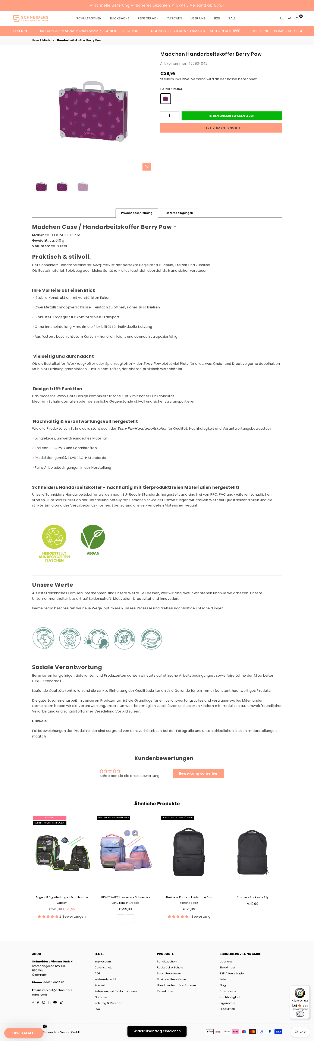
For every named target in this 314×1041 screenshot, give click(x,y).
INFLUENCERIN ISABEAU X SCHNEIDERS (264, 30)
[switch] (300, 1014)
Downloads (228, 991)
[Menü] (307, 988)
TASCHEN (174, 18)
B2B (217, 18)
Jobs (223, 979)
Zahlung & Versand (108, 1003)
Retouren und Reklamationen (116, 991)
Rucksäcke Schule (170, 967)
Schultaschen (167, 961)
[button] (24, 1033)
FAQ (97, 1009)
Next (150, 111)
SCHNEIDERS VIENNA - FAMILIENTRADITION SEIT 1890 (174, 30)
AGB (98, 973)
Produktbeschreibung (137, 213)
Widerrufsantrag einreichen (157, 1031)
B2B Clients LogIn (232, 973)
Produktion (227, 1009)
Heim (35, 40)
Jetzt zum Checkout (221, 128)
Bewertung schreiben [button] (199, 773)
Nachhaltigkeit (230, 997)
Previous (36, 111)
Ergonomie (228, 1003)
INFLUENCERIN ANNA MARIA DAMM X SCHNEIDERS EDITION (68, 30)
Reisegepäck (148, 18)
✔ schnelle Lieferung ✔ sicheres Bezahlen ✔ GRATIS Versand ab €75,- (157, 5)
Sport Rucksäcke (169, 973)
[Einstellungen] (289, 18)
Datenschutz (104, 967)
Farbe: (171, 88)
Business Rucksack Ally (253, 897)
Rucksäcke (119, 18)
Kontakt (100, 985)
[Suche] (282, 18)
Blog (223, 985)
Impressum (103, 961)
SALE (231, 18)
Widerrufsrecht (105, 979)
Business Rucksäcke (171, 979)
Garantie (101, 997)
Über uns (198, 18)
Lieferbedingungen (179, 213)
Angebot (49, 817)
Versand (198, 79)
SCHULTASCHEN (88, 18)
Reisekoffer (165, 991)
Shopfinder (228, 967)
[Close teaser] (45, 1026)
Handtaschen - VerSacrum (176, 985)
